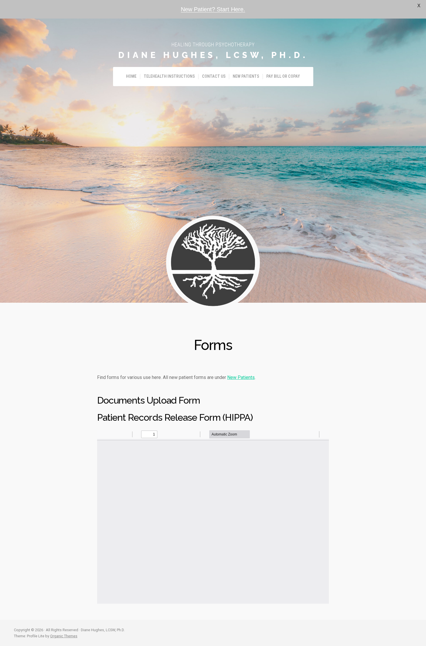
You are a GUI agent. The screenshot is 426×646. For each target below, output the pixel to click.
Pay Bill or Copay (283, 76)
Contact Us (213, 76)
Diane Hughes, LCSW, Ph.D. (213, 55)
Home (131, 76)
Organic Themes (63, 636)
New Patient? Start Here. (213, 9)
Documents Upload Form (148, 400)
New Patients (246, 76)
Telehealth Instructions (169, 76)
